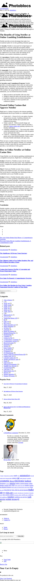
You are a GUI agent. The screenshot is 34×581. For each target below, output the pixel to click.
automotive (25, 475)
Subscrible (20, 536)
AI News (6, 328)
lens (31, 487)
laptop (28, 487)
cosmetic (4, 480)
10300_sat (7, 308)
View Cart (3, 578)
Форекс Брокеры (9, 374)
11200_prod (7, 311)
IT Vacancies (7, 349)
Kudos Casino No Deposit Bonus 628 (14, 354)
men (4, 493)
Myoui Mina (7, 460)
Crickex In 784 (8, 338)
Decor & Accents (9, 343)
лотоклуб (15, 499)
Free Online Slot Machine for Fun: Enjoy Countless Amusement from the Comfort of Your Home (16, 286)
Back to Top (3, 564)
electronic (19, 480)
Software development (10, 364)
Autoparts (6, 329)
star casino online (8, 495)
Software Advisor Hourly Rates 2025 (12, 399)
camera (14, 478)
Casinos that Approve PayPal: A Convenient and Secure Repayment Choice (15, 270)
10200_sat (7, 306)
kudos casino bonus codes (24, 483)
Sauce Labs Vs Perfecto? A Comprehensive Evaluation (15, 383)
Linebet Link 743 (9, 356)
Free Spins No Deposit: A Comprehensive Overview (16, 278)
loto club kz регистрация (20, 490)
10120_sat (7, 303)
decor (12, 481)
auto (18, 475)
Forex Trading (8, 348)
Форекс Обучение (9, 376)
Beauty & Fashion (9, 331)
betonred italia (8, 478)
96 (4, 320)
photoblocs (13, 10)
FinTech (6, 346)
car (18, 478)
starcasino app (21, 492)
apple (15, 475)
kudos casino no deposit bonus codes (19, 487)
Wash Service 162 (9, 371)
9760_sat (6, 321)
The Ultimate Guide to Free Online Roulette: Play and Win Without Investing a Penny (16, 261)
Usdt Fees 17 (7, 369)
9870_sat (6, 323)
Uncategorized (4, 8)
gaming (7, 483)
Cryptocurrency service (10, 341)
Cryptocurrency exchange (11, 339)
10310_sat (7, 310)
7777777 (6, 316)
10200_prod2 (7, 305)
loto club (2, 490)
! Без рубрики (8, 300)
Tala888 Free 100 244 (10, 366)
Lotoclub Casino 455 (10, 358)
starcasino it (26, 492)
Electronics (7, 344)
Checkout (9, 578)
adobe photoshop (8, 326)
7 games (1, 475)
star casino (15, 492)
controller (29, 478)
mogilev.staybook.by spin (11, 359)
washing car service (20, 497)
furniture (3, 483)
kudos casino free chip (7, 485)
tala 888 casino (25, 494)
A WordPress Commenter (11, 433)
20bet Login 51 (8, 315)
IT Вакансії (7, 351)
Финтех (6, 372)
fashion (28, 481)
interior (12, 483)
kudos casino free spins (20, 485)
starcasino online (17, 494)
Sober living (7, 362)
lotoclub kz (7, 490)
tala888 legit (4, 497)
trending (11, 497)
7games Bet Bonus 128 (10, 318)
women (8, 499)
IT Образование (8, 353)
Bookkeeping (7, 334)
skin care (9, 493)
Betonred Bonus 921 (10, 333)
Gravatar (20, 442)
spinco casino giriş (14, 126)
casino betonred (23, 478)
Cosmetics (7, 336)
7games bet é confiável (8, 475)
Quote (5, 361)
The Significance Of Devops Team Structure (13, 253)
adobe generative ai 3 (10, 325)
